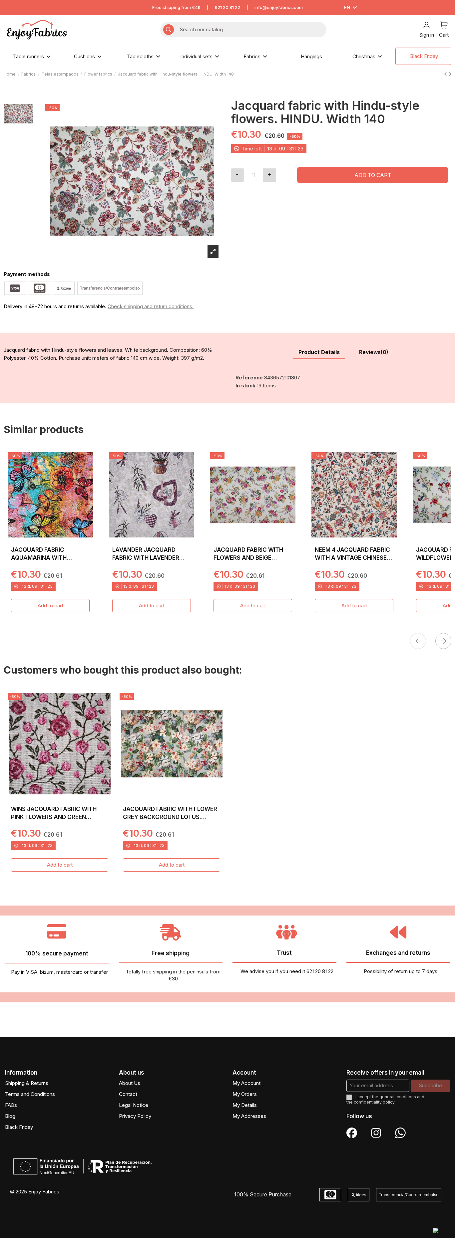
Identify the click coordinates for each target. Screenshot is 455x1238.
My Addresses (249, 1116)
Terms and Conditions (30, 1094)
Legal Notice (133, 1105)
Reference (249, 377)
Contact (128, 1094)
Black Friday (19, 1127)
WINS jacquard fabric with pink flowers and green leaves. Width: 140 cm (54, 817)
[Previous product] (446, 74)
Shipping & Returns (26, 1083)
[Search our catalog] (169, 30)
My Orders (244, 1094)
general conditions (397, 1096)
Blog (10, 1116)
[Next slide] (443, 641)
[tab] (374, 352)
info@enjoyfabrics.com (278, 7)
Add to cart (372, 175)
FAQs (11, 1105)
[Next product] (449, 74)
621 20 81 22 (227, 7)
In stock (245, 385)
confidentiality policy (374, 1102)
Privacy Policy (135, 1116)
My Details (244, 1105)
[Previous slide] (418, 641)
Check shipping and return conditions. (151, 306)
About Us (129, 1083)
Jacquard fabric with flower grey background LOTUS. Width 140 (170, 817)
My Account (246, 1083)
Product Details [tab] (319, 352)
